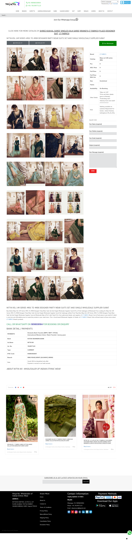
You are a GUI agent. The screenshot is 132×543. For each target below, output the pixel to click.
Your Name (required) (95, 124)
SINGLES (65, 31)
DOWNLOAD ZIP (18, 43)
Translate (115, 4)
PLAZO (102, 31)
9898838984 (37, 324)
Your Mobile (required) (95, 131)
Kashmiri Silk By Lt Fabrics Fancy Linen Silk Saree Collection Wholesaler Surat (59, 439)
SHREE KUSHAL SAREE (50, 31)
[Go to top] (127, 538)
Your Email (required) (95, 138)
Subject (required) (94, 145)
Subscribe (86, 481)
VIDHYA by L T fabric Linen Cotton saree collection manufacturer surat (19, 445)
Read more (10, 449)
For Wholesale (108, 43)
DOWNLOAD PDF (41, 43)
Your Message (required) (96, 152)
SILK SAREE (74, 31)
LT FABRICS (94, 31)
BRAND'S (84, 31)
